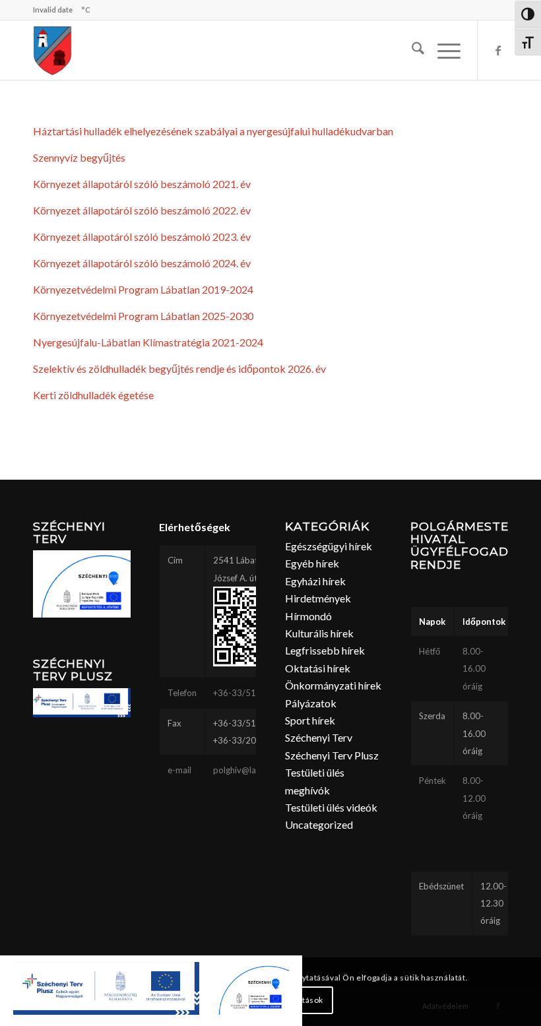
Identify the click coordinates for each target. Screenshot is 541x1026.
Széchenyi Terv (318, 737)
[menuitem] (411, 50)
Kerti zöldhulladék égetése (93, 395)
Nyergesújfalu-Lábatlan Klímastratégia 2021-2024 (148, 342)
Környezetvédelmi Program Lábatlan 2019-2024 (143, 289)
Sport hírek (310, 720)
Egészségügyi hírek (328, 546)
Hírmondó (308, 616)
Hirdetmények (318, 598)
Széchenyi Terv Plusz (332, 755)
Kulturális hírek (319, 633)
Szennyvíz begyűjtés (79, 157)
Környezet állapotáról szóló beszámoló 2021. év (142, 183)
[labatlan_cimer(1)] (53, 50)
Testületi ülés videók (331, 807)
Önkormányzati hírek (333, 685)
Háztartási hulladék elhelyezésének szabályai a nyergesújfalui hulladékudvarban (213, 131)
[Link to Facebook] (498, 50)
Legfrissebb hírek (325, 650)
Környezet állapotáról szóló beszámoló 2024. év (142, 263)
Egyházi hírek (315, 581)
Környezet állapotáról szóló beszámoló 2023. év (142, 236)
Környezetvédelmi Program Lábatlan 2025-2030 (143, 315)
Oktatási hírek (317, 668)
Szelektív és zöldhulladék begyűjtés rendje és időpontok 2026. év (179, 368)
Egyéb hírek (312, 563)
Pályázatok (310, 703)
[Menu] (442, 50)
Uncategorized (319, 824)
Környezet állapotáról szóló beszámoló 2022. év (142, 210)
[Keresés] (411, 50)
